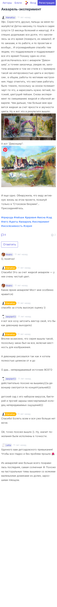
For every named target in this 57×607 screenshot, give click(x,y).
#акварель (25, 221)
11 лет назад (21, 254)
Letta (8, 445)
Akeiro (9, 254)
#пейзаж (19, 217)
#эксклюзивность (12, 225)
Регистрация (46, 2)
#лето (4, 221)
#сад (49, 217)
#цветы (13, 221)
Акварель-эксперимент (21, 9)
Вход (33, 2)
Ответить (9, 244)
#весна (41, 217)
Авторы (7, 2)
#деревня (30, 217)
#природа (7, 217)
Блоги (18, 2)
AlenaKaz (10, 17)
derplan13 (11, 316)
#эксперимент (40, 221)
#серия (27, 225)
